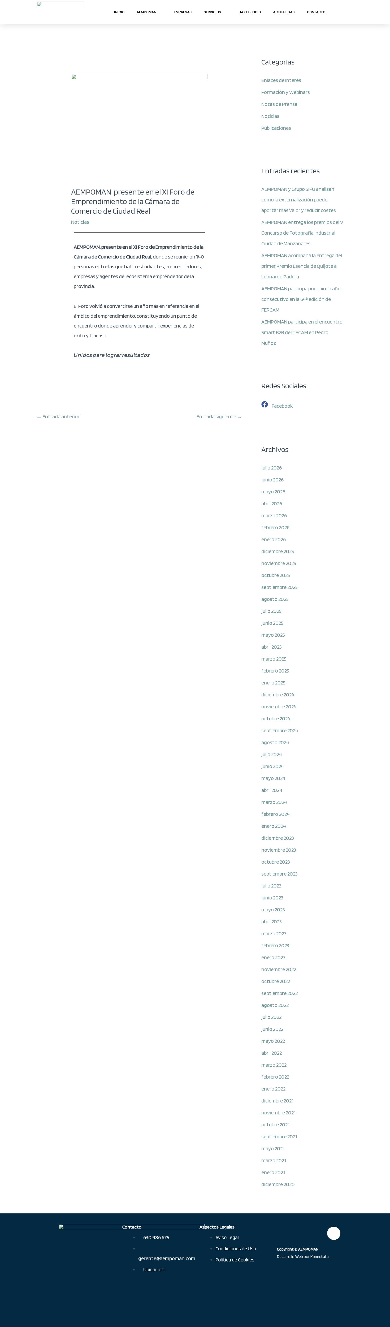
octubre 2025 (275, 575)
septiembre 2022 (279, 993)
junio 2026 (272, 479)
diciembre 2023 (277, 838)
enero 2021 (273, 1172)
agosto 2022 (275, 1005)
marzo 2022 (274, 1065)
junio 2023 (272, 897)
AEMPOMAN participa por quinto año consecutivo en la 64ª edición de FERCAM (301, 299)
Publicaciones (276, 128)
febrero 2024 (275, 814)
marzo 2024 (274, 802)
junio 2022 (272, 1029)
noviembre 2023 (278, 850)
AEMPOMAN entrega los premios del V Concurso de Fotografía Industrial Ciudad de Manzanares (302, 233)
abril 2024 (271, 790)
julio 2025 (271, 611)
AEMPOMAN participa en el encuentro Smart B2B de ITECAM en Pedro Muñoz (302, 332)
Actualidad (284, 12)
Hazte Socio (250, 12)
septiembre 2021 (279, 1136)
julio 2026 (271, 467)
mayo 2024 (273, 778)
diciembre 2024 (277, 694)
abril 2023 (271, 921)
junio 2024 (272, 766)
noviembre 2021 (278, 1112)
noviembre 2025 (278, 563)
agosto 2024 (275, 742)
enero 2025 (273, 682)
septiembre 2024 (279, 730)
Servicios (212, 12)
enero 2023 (273, 957)
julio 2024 (271, 754)
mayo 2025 (273, 635)
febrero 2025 (275, 670)
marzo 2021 (273, 1160)
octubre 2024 (276, 718)
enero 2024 (273, 826)
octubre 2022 (275, 981)
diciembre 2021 (277, 1100)
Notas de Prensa (279, 104)
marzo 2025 (274, 659)
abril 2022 (271, 1053)
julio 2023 (271, 885)
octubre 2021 (275, 1124)
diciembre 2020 (278, 1184)
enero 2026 (273, 539)
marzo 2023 (274, 933)
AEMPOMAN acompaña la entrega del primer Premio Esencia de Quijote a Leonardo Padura (301, 266)
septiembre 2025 (279, 587)
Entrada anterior (58, 416)
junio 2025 (272, 623)
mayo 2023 (273, 909)
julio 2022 (271, 1017)
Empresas (183, 12)
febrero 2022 (275, 1077)
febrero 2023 (275, 945)
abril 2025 (271, 647)
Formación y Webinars (285, 92)
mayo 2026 (273, 491)
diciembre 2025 (277, 551)
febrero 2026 (275, 527)
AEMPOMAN (146, 12)
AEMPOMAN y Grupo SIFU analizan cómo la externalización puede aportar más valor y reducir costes (298, 199)
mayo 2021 (272, 1148)
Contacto (316, 12)
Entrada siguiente (219, 416)
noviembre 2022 (278, 969)
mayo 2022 (273, 1041)
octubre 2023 (275, 862)
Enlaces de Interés (281, 80)
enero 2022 (273, 1088)
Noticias (80, 222)
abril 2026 (271, 503)
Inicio (119, 12)
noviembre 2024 (279, 706)
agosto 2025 (275, 599)
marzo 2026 (274, 515)
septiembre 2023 (279, 874)
